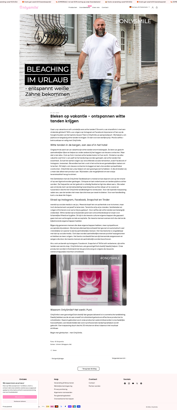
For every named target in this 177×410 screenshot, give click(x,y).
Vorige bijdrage (57, 358)
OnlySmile (154, 407)
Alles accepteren (20, 397)
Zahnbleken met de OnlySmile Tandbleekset (72, 179)
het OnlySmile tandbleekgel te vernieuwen (84, 190)
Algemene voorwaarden (63, 392)
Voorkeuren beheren (20, 401)
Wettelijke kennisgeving (63, 386)
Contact (92, 383)
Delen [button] (55, 350)
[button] (157, 7)
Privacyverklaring (60, 389)
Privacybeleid (7, 406)
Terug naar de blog (90, 369)
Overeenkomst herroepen (64, 399)
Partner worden (94, 386)
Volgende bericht (119, 358)
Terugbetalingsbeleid (62, 396)
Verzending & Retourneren (64, 383)
